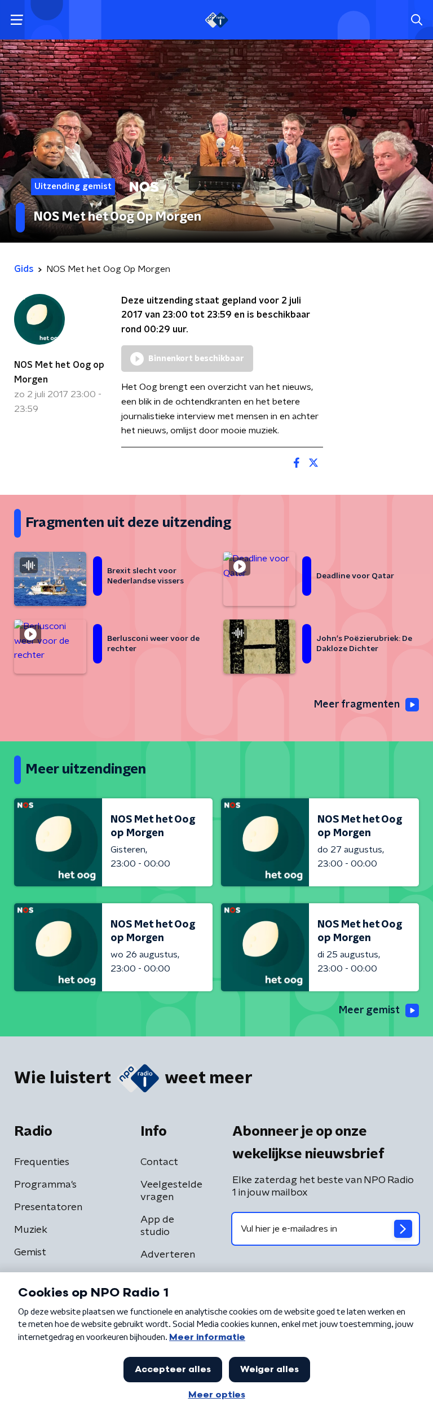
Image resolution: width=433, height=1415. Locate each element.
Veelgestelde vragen (171, 1191)
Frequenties (41, 1162)
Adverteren (167, 1255)
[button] (17, 20)
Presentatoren (48, 1207)
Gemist (30, 1252)
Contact (159, 1162)
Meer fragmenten (357, 705)
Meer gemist (369, 1010)
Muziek (30, 1230)
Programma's (45, 1185)
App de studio (157, 1226)
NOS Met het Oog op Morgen (59, 372)
